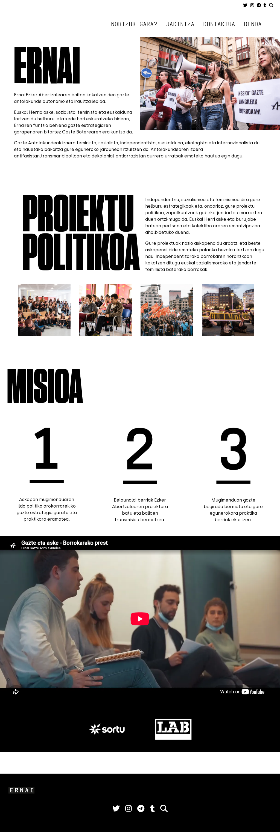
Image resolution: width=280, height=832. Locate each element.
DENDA (253, 24)
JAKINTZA (180, 24)
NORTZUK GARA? (134, 24)
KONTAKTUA (219, 24)
